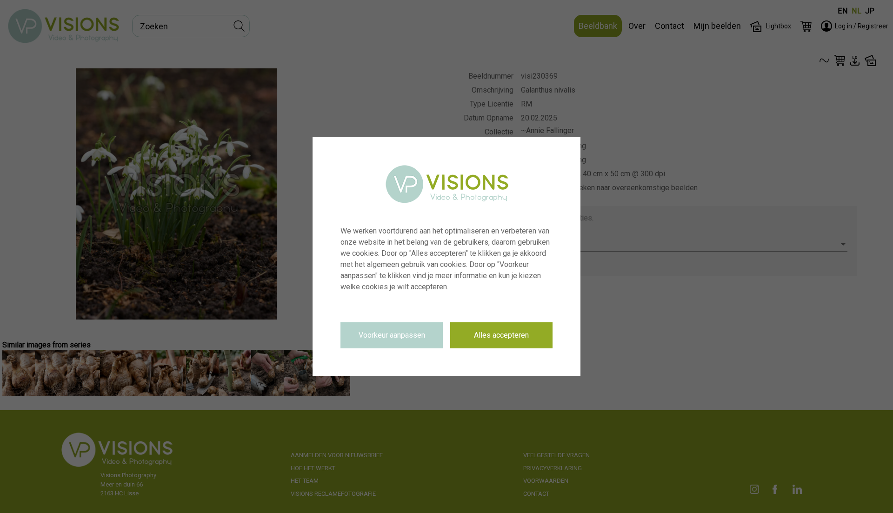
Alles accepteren (501, 335)
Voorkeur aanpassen (392, 335)
